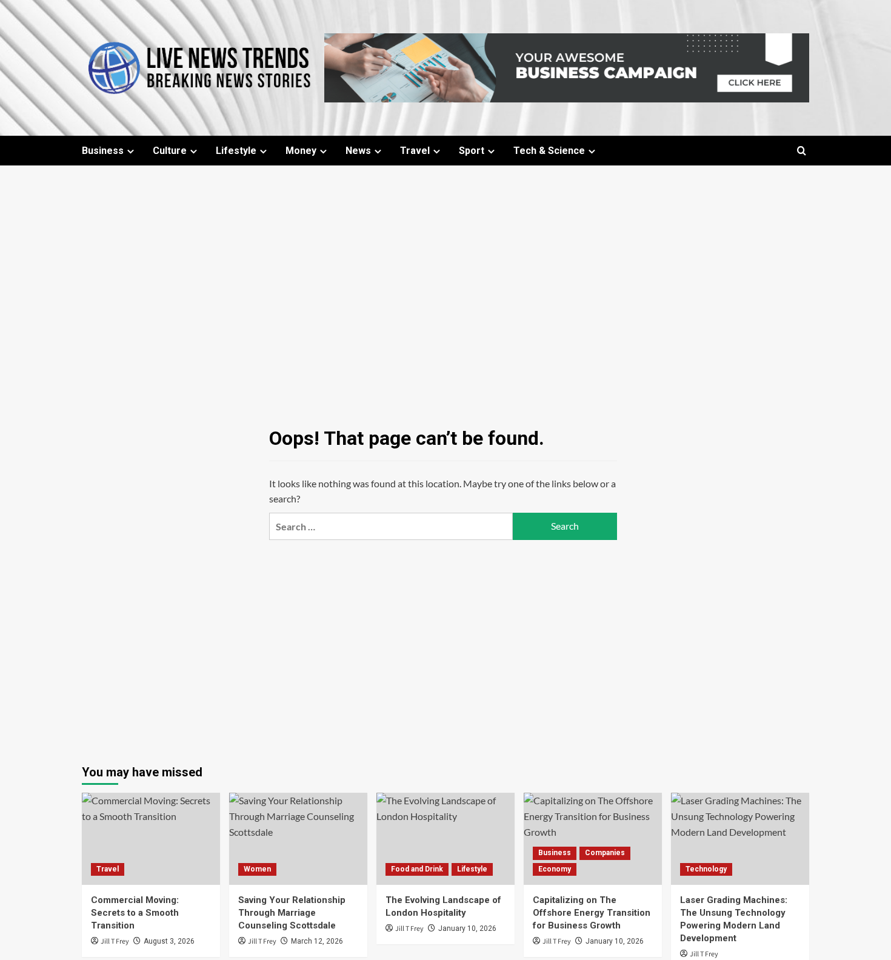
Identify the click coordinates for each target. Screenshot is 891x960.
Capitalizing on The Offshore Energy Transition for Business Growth (591, 913)
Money (300, 150)
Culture (170, 150)
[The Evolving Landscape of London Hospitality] (445, 839)
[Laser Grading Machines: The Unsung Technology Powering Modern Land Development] (740, 839)
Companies (605, 852)
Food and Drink (417, 869)
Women (257, 869)
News (358, 150)
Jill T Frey (115, 941)
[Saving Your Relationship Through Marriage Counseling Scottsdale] (298, 839)
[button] (801, 150)
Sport (471, 150)
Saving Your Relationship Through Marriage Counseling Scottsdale (291, 913)
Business (103, 150)
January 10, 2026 (467, 928)
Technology (706, 869)
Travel (415, 150)
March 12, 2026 (317, 941)
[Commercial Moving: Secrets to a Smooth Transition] (151, 839)
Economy (554, 869)
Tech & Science (549, 150)
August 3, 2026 (169, 941)
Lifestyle (236, 150)
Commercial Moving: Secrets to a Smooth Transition (135, 913)
